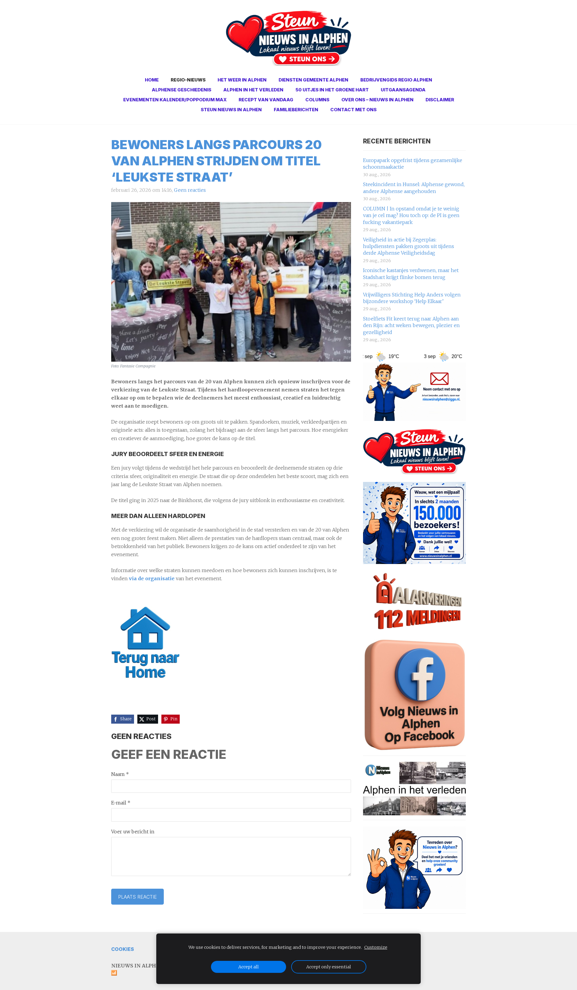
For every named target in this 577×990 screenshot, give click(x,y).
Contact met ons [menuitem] (353, 109)
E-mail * (120, 803)
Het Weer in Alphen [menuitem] (242, 80)
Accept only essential (328, 967)
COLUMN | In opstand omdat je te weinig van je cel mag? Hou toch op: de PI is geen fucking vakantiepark (411, 215)
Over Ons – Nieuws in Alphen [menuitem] (377, 100)
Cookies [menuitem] (122, 949)
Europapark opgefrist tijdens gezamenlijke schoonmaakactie (412, 163)
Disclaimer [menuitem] (440, 100)
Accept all (248, 967)
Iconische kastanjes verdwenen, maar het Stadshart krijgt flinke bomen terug (411, 273)
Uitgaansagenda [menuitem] (403, 90)
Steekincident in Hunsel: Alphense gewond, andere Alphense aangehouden (414, 187)
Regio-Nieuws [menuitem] (188, 80)
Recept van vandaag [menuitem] (266, 100)
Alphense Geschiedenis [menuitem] (181, 90)
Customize (375, 947)
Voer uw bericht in (132, 832)
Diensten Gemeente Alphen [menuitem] (313, 80)
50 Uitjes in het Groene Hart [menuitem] (332, 90)
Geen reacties (190, 190)
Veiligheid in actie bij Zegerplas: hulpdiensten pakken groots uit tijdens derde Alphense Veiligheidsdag (408, 246)
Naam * (120, 774)
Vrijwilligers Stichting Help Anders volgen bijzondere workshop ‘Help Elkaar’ (412, 298)
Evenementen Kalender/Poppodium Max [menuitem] (175, 100)
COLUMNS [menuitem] (317, 100)
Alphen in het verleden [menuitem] (253, 90)
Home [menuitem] (152, 80)
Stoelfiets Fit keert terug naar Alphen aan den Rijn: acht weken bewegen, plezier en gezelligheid (411, 325)
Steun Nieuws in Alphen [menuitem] (231, 109)
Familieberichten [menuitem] (296, 109)
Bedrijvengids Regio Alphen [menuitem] (396, 80)
